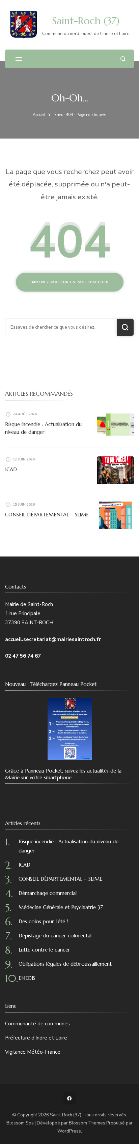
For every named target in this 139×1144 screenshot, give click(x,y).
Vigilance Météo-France (32, 1052)
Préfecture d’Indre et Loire (36, 1037)
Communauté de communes (37, 1023)
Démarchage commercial (48, 893)
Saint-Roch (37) (85, 20)
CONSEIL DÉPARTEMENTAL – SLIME (47, 514)
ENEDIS (27, 978)
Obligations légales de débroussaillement (65, 964)
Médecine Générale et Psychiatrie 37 (61, 907)
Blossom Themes (87, 1123)
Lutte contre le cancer (44, 949)
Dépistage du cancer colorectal (55, 935)
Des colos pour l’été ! (43, 921)
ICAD (11, 469)
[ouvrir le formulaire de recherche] (123, 58)
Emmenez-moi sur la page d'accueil (70, 282)
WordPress (69, 1131)
